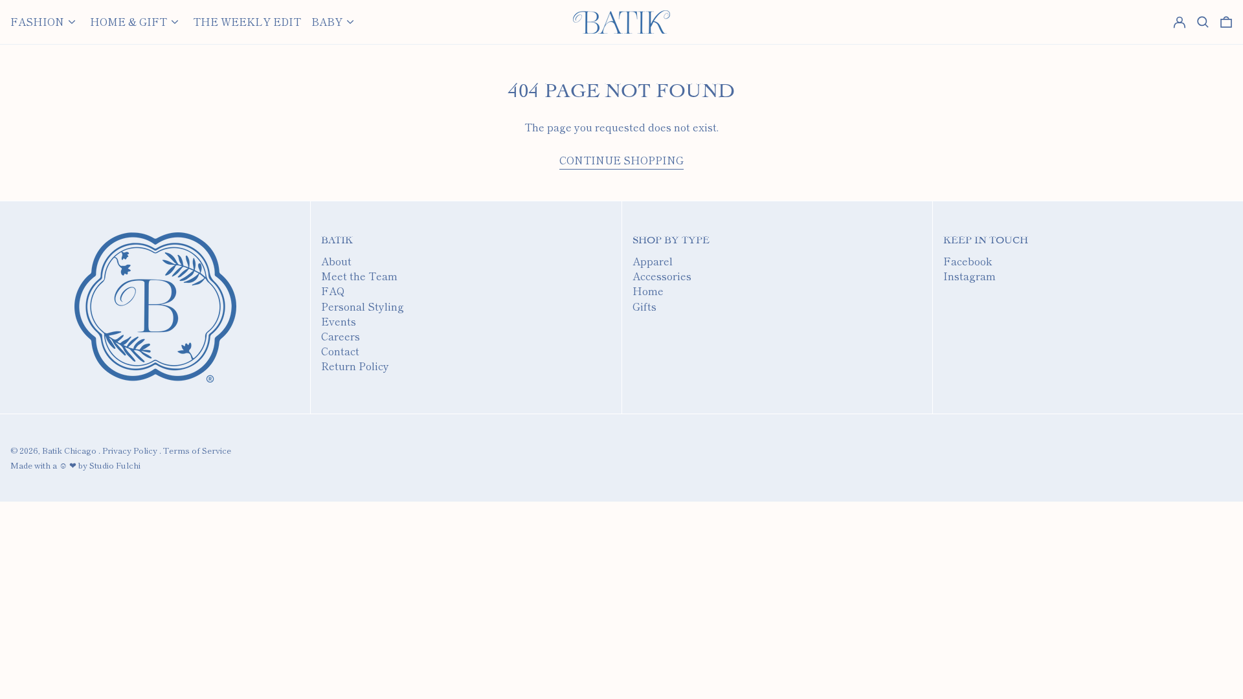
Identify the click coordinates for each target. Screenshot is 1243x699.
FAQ (332, 290)
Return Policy (355, 365)
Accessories (662, 275)
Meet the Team (359, 275)
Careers (340, 336)
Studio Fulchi (114, 465)
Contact (340, 351)
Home (648, 290)
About (336, 261)
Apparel (653, 261)
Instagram (969, 276)
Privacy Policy (129, 450)
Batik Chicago (69, 450)
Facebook (967, 261)
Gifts (644, 306)
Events (338, 321)
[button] (1226, 22)
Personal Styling (362, 306)
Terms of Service (197, 450)
